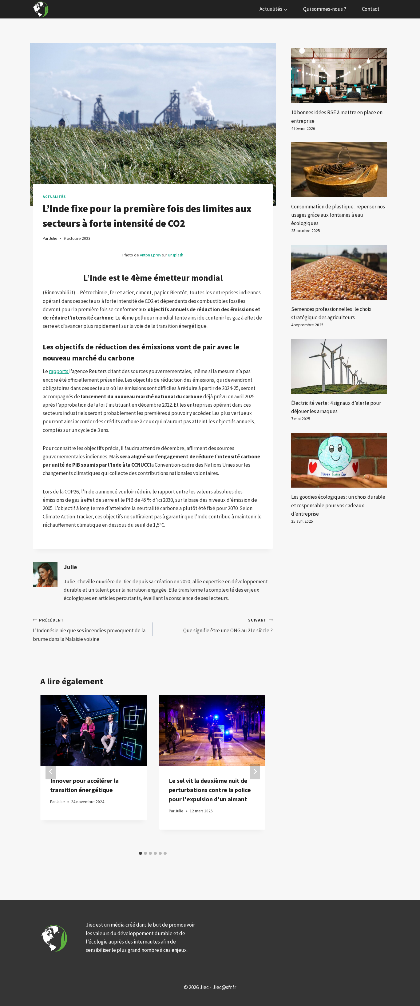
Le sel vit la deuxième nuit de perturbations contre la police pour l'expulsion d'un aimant (210, 790)
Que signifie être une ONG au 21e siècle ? (228, 626)
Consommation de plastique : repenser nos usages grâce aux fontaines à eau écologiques (338, 215)
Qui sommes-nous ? (324, 9)
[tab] (140, 853)
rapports (59, 371)
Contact (370, 9)
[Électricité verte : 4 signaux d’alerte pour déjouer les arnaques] (339, 366)
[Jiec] (41, 9)
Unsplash (175, 255)
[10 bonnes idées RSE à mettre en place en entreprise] (339, 75)
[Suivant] (255, 771)
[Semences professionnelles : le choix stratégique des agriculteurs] (339, 272)
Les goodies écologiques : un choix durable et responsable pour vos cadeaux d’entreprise (338, 505)
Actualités (54, 196)
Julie (70, 567)
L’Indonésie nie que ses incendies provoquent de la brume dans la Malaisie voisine (89, 630)
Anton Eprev (150, 255)
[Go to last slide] (51, 771)
